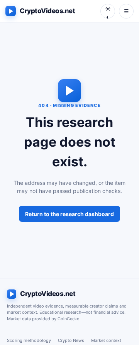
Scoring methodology (29, 340)
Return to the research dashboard (69, 214)
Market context (106, 340)
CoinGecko (69, 318)
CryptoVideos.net (47, 294)
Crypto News (71, 340)
